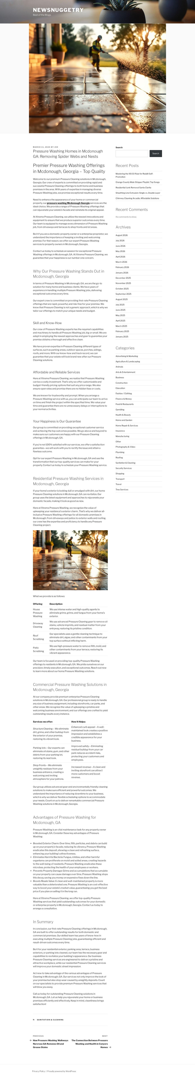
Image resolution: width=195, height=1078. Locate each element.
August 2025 (122, 299)
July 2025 (120, 304)
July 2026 (120, 240)
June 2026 (120, 246)
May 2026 (120, 251)
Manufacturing (122, 436)
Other (118, 441)
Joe (56, 147)
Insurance (120, 431)
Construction (121, 383)
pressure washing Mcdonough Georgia (68, 203)
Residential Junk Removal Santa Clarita (133, 187)
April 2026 (120, 256)
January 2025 (122, 336)
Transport (120, 479)
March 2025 (121, 326)
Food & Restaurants (125, 404)
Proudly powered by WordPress (61, 1071)
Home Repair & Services (127, 425)
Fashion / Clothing (124, 393)
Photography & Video (125, 447)
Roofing (119, 457)
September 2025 (123, 294)
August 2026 (122, 235)
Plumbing (120, 452)
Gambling (120, 409)
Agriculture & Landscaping (128, 361)
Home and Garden (124, 420)
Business (120, 377)
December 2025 (123, 278)
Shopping (120, 473)
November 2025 (123, 283)
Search (119, 147)
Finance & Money (124, 399)
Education (120, 388)
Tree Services (122, 489)
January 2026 (122, 272)
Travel (118, 484)
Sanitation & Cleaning (50, 1020)
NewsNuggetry (58, 10)
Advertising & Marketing (127, 356)
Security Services (124, 468)
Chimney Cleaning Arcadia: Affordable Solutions (137, 198)
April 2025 (120, 320)
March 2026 (121, 262)
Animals (119, 366)
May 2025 (120, 315)
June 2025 (120, 310)
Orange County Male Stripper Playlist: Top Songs (138, 182)
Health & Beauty (123, 415)
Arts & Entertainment (125, 372)
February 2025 (122, 331)
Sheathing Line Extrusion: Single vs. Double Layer (138, 193)
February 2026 (122, 267)
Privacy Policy (38, 1071)
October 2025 (122, 288)
